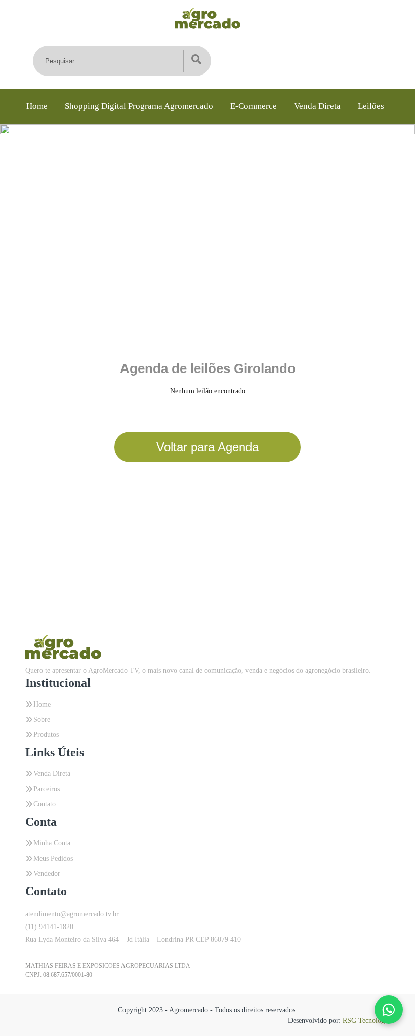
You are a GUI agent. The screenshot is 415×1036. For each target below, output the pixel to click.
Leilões (371, 106)
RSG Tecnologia (366, 1020)
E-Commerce (253, 106)
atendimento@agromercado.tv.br (72, 914)
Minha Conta (51, 843)
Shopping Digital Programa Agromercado (139, 106)
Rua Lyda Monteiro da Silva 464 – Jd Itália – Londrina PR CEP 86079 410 (133, 939)
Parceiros (46, 789)
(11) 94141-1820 (49, 927)
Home (37, 106)
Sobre (41, 719)
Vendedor (46, 873)
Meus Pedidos (53, 858)
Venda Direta (317, 106)
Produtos (46, 734)
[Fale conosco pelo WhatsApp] (389, 1009)
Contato (44, 804)
